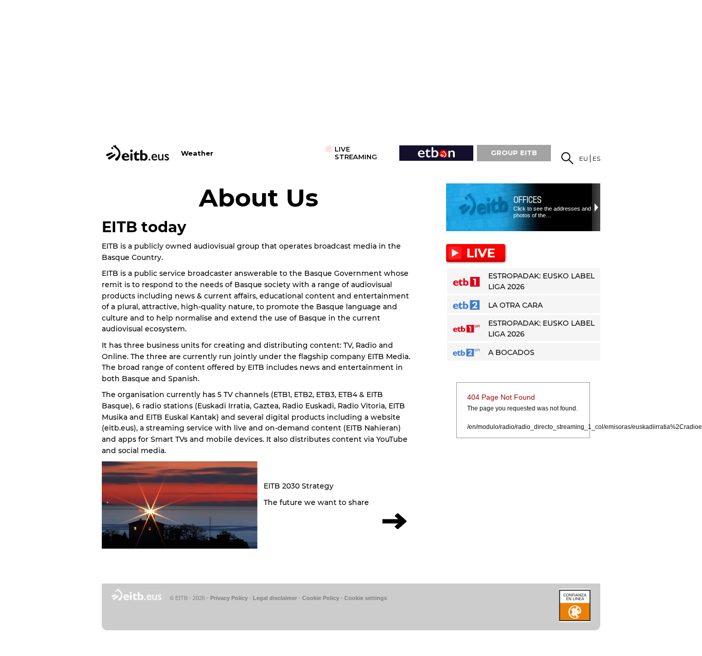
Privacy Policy (229, 598)
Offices (527, 199)
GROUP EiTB (514, 152)
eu (583, 158)
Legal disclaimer (275, 598)
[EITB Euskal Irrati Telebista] (139, 152)
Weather (197, 153)
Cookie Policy (320, 598)
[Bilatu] (567, 158)
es (596, 158)
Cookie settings (365, 598)
